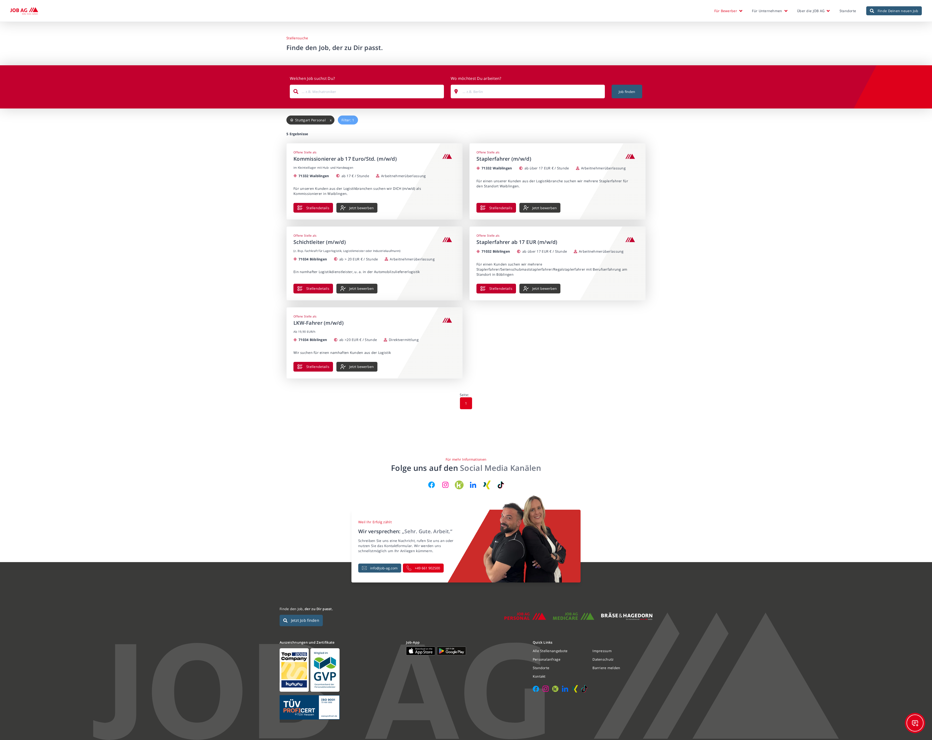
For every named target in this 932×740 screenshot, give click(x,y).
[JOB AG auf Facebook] (431, 485)
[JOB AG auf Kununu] (459, 485)
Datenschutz (603, 659)
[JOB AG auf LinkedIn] (473, 485)
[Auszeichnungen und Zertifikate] (339, 670)
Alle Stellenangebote (550, 651)
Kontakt (539, 676)
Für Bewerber (725, 10)
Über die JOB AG (810, 10)
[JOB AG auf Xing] (487, 485)
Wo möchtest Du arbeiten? (476, 78)
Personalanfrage (546, 659)
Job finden (627, 91)
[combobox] (367, 91)
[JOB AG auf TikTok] (500, 485)
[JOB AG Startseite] (24, 11)
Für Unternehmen (767, 10)
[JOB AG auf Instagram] (445, 485)
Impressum (602, 651)
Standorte (848, 10)
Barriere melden (606, 667)
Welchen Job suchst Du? (312, 78)
